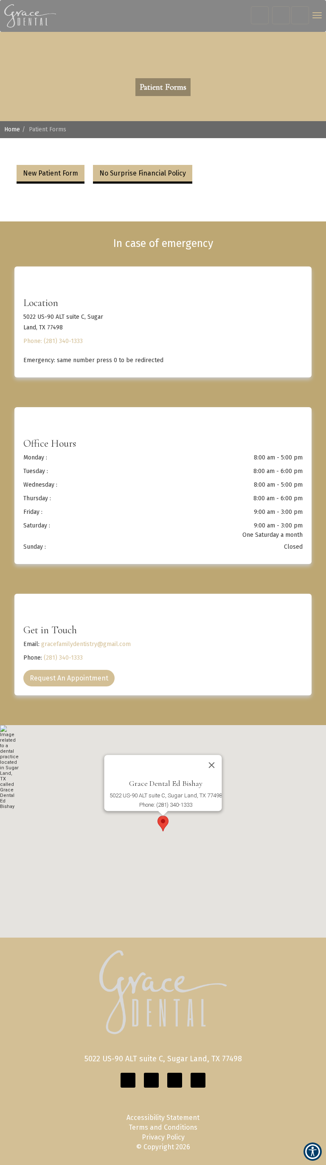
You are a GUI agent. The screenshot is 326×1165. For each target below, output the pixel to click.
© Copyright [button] (163, 1147)
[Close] (212, 765)
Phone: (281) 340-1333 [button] (53, 341)
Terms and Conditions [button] (163, 1127)
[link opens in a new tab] (128, 1080)
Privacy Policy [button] (163, 1137)
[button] (30, 16)
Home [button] (12, 129)
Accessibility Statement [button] (163, 1118)
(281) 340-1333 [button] (63, 657)
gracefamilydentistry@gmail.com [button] (86, 644)
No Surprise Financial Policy (142, 173)
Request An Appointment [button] (69, 678)
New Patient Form (50, 173)
